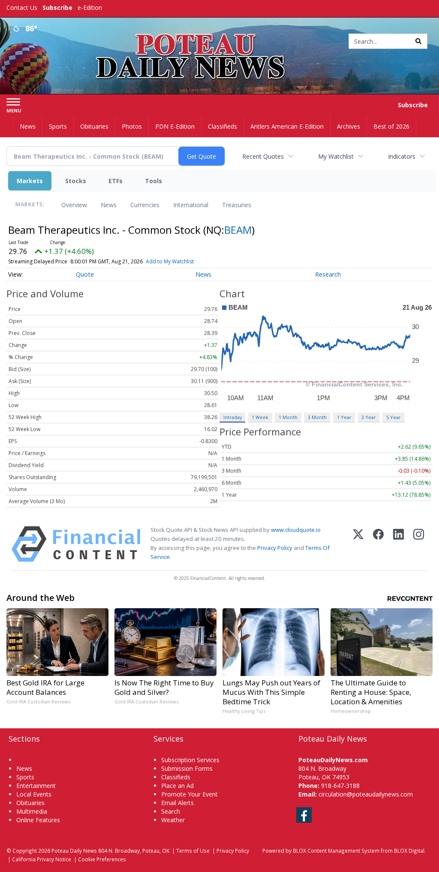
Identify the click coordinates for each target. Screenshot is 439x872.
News (109, 205)
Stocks (75, 181)
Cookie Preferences (102, 859)
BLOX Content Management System (336, 850)
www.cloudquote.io (296, 530)
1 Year (344, 417)
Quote (85, 274)
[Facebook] (378, 544)
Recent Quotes (263, 156)
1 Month (288, 417)
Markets (30, 181)
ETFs (115, 181)
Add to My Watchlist (170, 261)
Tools (153, 181)
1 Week (260, 417)
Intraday (232, 417)
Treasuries (236, 205)
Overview (74, 205)
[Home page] (219, 39)
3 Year (368, 417)
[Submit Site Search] (418, 41)
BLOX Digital (409, 850)
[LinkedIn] (398, 544)
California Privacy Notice (41, 859)
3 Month (317, 417)
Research (328, 274)
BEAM (238, 230)
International (190, 205)
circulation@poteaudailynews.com (366, 794)
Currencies (144, 205)
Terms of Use (193, 850)
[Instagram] (418, 544)
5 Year (393, 417)
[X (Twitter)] (358, 544)
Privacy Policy (274, 548)
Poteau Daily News (74, 850)
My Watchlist (336, 156)
